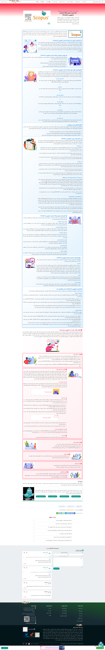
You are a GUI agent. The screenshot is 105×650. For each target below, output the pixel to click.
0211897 (32, 617)
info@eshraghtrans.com (30, 623)
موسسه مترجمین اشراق (78, 490)
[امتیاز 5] (67, 510)
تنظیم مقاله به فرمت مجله (42, 432)
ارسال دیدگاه (56, 568)
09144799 (32, 621)
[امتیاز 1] (73, 510)
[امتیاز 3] (70, 510)
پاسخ (25, 563)
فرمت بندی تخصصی (70, 506)
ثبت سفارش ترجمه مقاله (76, 496)
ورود (5, 1)
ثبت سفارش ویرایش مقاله (41, 496)
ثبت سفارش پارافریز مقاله (64, 496)
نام (82, 552)
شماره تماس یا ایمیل (64, 552)
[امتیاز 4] (68, 510)
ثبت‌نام (3, 1)
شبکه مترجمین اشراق (97, 2)
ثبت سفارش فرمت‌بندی (52, 496)
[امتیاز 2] (71, 510)
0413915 (32, 619)
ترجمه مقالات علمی (62, 506)
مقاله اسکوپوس (78, 506)
